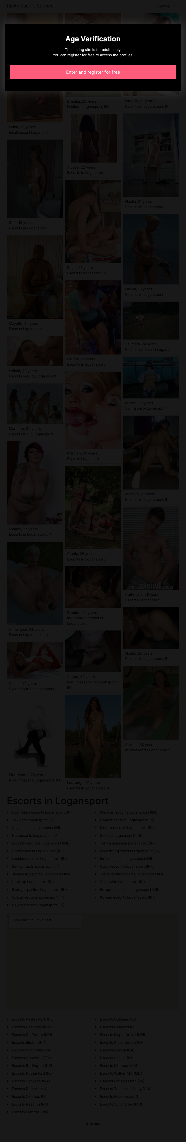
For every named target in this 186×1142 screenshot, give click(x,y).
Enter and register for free (93, 72)
